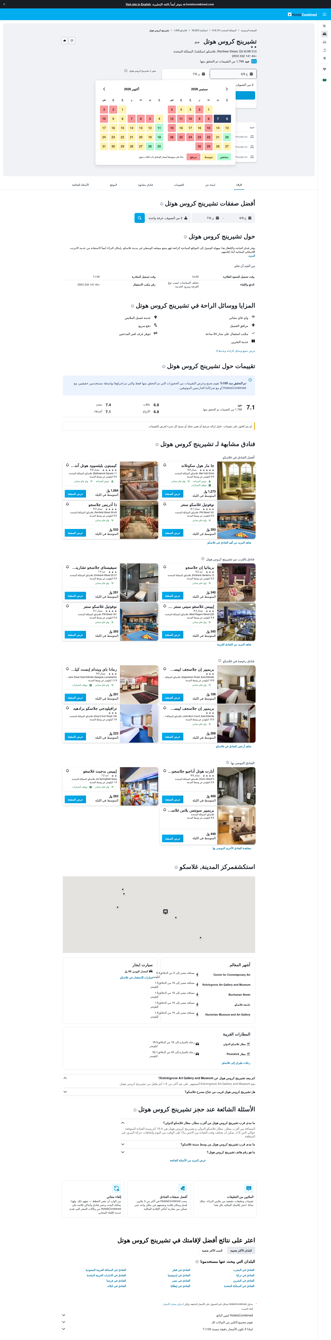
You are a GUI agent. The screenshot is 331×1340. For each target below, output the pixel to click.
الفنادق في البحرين (243, 1280)
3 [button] (190, 109)
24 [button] (190, 137)
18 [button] (181, 128)
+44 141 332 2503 (244, 56)
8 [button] (209, 118)
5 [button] (172, 109)
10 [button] (190, 118)
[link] (229, 542)
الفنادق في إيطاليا (180, 1286)
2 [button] (199, 109)
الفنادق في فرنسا (116, 1280)
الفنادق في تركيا (245, 1275)
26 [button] (172, 137)
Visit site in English (138, 4)
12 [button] (172, 118)
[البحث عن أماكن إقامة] (324, 34)
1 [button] (209, 109)
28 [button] (218, 146)
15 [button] (208, 128)
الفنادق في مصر (181, 1280)
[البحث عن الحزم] (324, 50)
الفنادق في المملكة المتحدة (239, 1286)
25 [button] (181, 137)
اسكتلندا (203, 30)
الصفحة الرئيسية (249, 30)
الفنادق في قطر (181, 1270)
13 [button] (227, 128)
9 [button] (199, 118)
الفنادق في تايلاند (116, 1286)
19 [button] (172, 128)
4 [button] (181, 109)
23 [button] (199, 137)
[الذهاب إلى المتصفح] (324, 58)
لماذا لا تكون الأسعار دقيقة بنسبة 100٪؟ (228, 1329)
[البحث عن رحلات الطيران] (324, 26)
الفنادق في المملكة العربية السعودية (106, 1270)
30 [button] (199, 146)
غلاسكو (183, 30)
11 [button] (181, 118)
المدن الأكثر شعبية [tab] (212, 1250)
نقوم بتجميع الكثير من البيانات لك (232, 1322)
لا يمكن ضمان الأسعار (173, 1304)
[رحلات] (324, 69)
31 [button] (104, 146)
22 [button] (208, 137)
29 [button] (208, 146)
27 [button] (227, 146)
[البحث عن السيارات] (324, 42)
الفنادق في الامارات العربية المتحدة (106, 1275)
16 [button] (199, 128)
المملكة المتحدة (228, 30)
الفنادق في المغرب (243, 1270)
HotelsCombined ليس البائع (234, 1315)
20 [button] (227, 137)
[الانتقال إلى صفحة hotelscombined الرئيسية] (302, 14)
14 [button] (218, 128)
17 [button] (190, 128)
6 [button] (227, 118)
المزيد (251, 255)
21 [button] (218, 137)
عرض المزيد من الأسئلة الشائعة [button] (188, 1160)
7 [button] (218, 118)
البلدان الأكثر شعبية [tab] (241, 1250)
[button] (4, 4)
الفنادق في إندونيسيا (179, 1275)
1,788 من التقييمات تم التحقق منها (222, 61)
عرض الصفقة (172, 494)
